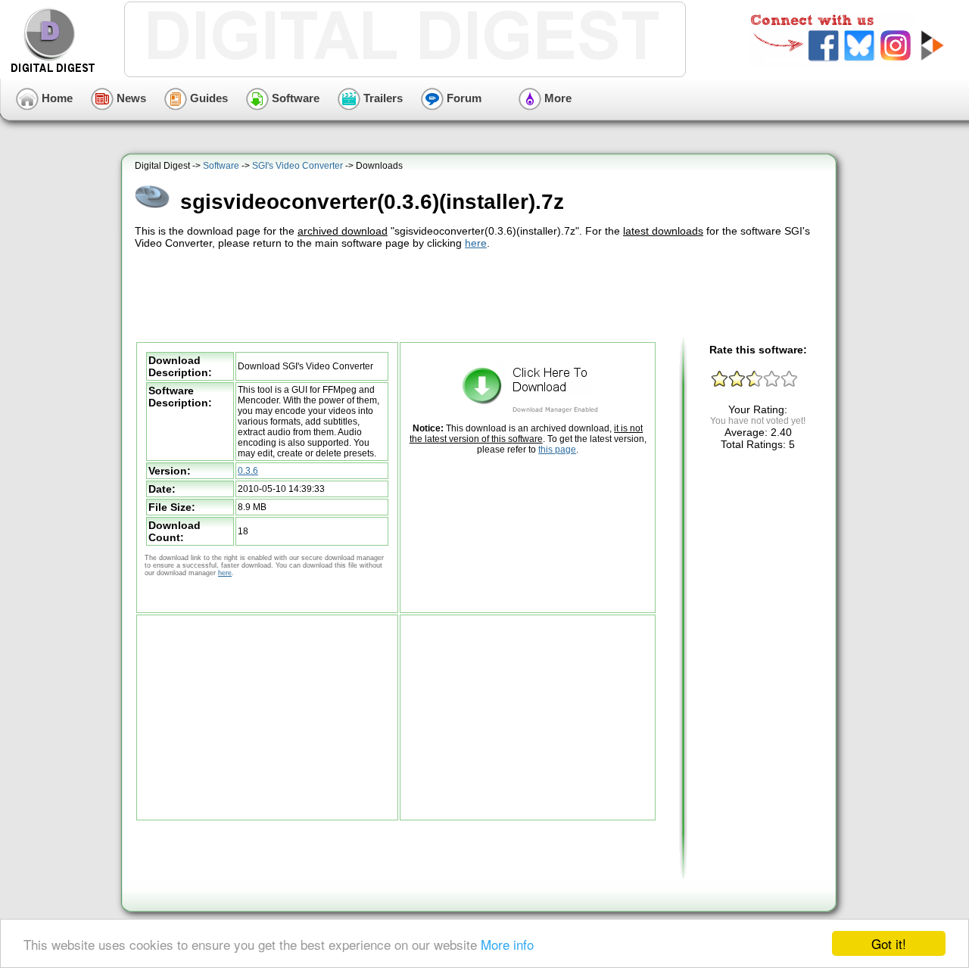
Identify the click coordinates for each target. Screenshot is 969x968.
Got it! (888, 943)
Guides (207, 98)
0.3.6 (248, 470)
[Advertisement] (480, 294)
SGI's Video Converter (297, 165)
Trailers (381, 98)
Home (56, 98)
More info (507, 944)
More (556, 98)
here (476, 243)
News (130, 98)
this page (557, 449)
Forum (462, 98)
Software (294, 98)
